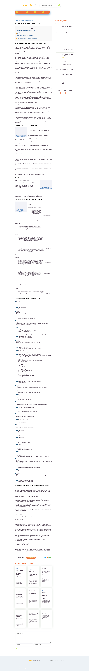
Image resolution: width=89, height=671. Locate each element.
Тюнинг (47, 12)
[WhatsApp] (50, 557)
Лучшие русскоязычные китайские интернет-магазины (45, 595)
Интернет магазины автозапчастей (21, 146)
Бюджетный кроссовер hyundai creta (67, 75)
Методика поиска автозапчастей (23, 32)
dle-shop (27, 5)
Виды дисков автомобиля (67, 42)
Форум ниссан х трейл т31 (61, 32)
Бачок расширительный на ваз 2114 (67, 55)
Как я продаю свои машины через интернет (20, 615)
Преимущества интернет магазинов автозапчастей (27, 38)
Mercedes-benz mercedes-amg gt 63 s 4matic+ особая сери (33, 614)
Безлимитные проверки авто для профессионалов (67, 48)
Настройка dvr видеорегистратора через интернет (20, 210)
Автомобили (21, 12)
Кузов (30, 12)
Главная (51, 660)
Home (17, 20)
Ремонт (38, 12)
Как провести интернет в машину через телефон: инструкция (33, 592)
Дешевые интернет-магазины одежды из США (26, 30)
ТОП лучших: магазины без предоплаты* (25, 35)
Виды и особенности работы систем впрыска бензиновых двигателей (67, 26)
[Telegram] (48, 557)
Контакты (62, 660)
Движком (19, 33)
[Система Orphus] (31, 668)
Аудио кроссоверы (66, 37)
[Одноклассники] (47, 557)
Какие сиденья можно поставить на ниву (64, 69)
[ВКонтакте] (45, 557)
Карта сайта (57, 660)
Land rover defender (44, 612)
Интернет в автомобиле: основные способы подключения (46, 188)
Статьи (30, 569)
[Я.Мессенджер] (44, 557)
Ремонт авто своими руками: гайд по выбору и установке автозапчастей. (33, 574)
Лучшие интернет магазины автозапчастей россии (21, 136)
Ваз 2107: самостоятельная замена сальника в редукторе (67, 63)
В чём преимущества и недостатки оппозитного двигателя (67, 82)
